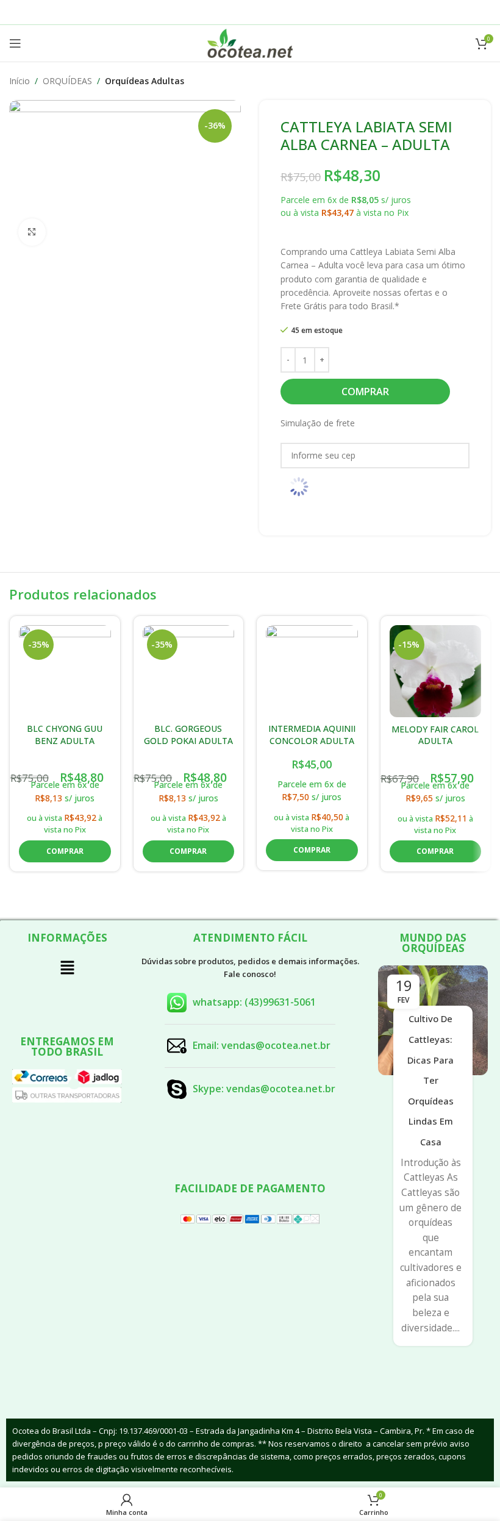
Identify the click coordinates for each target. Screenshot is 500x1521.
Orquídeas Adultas (144, 81)
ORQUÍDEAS (67, 81)
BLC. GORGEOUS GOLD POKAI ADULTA (188, 734)
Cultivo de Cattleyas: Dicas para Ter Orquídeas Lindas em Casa (430, 1080)
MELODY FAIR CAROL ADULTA (435, 735)
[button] (65, 851)
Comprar (365, 391)
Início (19, 81)
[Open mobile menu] (15, 43)
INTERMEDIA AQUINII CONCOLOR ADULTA (311, 734)
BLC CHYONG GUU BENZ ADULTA (64, 734)
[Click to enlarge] (32, 232)
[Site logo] (250, 42)
